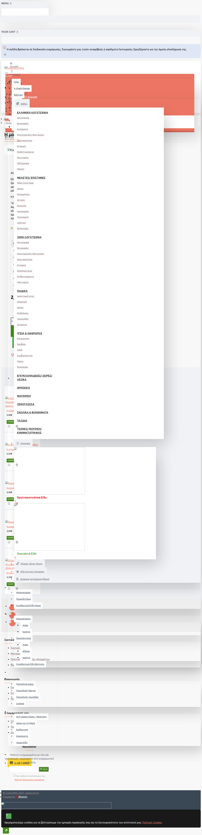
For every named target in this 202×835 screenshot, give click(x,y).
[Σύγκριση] (18, 427)
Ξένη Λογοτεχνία (29, 237)
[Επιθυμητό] (10, 427)
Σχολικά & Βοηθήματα (32, 412)
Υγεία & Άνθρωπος (29, 333)
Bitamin (22, 796)
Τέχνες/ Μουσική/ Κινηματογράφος (29, 430)
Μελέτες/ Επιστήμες (31, 177)
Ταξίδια (22, 420)
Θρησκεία (23, 387)
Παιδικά (22, 291)
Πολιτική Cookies (152, 822)
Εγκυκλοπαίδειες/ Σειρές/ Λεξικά (34, 377)
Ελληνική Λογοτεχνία (32, 112)
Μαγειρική (24, 396)
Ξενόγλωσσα (25, 404)
